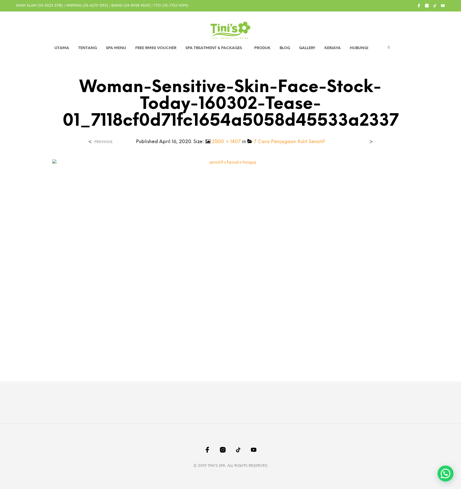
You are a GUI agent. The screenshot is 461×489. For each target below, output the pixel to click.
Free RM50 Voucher (155, 48)
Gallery (307, 48)
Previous (103, 142)
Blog (285, 48)
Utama (61, 48)
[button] (385, 47)
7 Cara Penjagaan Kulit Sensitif (289, 141)
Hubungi (359, 48)
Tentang (87, 48)
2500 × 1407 (226, 141)
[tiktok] (435, 5)
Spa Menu (116, 48)
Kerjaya (332, 48)
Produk (262, 48)
